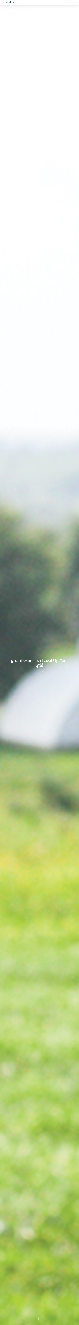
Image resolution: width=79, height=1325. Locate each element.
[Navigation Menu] (75, 2)
